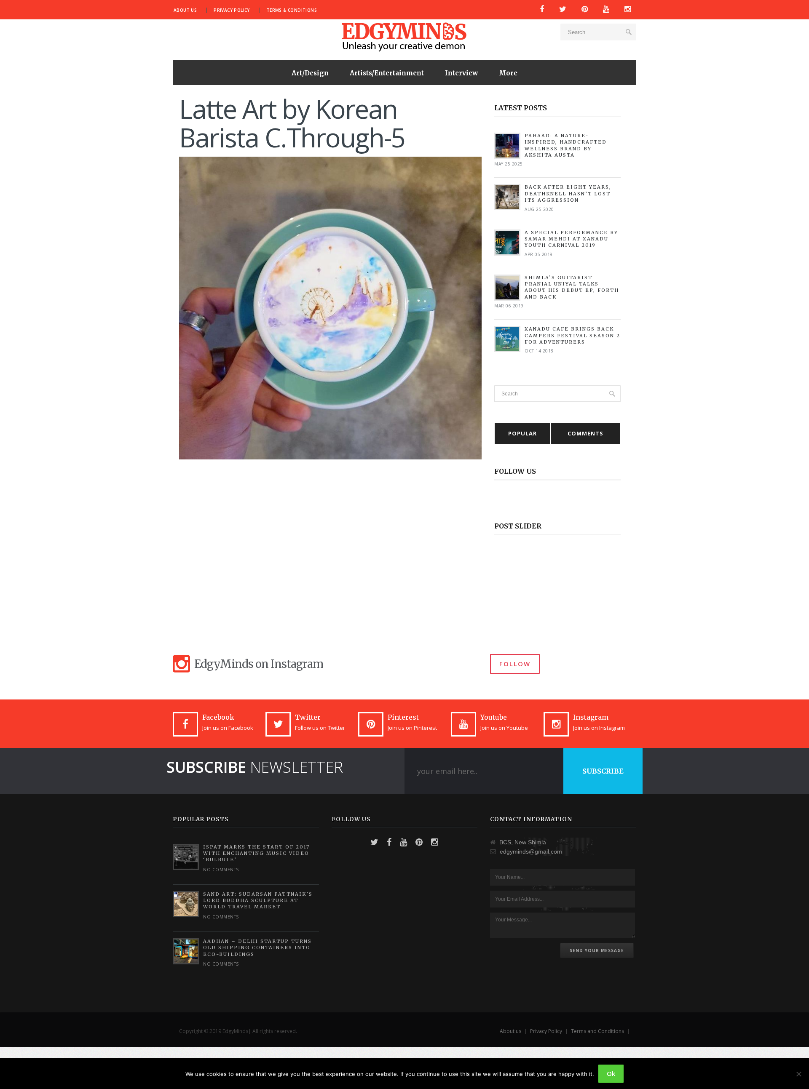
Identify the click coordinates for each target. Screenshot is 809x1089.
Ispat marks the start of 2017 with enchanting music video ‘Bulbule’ (256, 853)
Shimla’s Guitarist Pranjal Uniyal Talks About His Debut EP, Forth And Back (572, 287)
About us (185, 10)
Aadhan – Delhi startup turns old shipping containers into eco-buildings (257, 947)
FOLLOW (514, 663)
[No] (798, 1074)
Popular (522, 433)
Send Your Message (597, 950)
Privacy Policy (232, 10)
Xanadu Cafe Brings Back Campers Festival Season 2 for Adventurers (572, 335)
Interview (461, 73)
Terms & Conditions (292, 10)
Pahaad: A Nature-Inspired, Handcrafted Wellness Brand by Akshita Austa (566, 145)
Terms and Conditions (597, 1031)
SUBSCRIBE (603, 771)
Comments (585, 433)
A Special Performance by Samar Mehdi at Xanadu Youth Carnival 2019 (571, 239)
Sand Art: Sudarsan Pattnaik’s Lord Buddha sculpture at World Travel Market (258, 900)
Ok (611, 1073)
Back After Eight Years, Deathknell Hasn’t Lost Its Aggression (568, 193)
